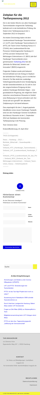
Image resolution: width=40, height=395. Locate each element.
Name (29, 207)
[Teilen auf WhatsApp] (31, 179)
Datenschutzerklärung (30, 381)
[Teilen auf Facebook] (8, 179)
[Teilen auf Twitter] (20, 179)
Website (30, 221)
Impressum (33, 385)
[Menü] (33, 4)
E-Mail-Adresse (30, 215)
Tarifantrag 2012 (20, 62)
